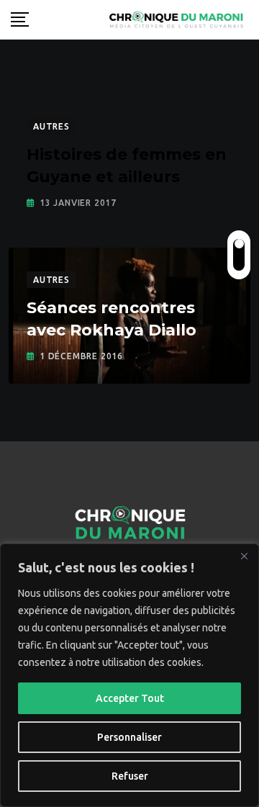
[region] (129, 675)
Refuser (130, 776)
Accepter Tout (130, 698)
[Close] (244, 555)
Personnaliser (129, 737)
